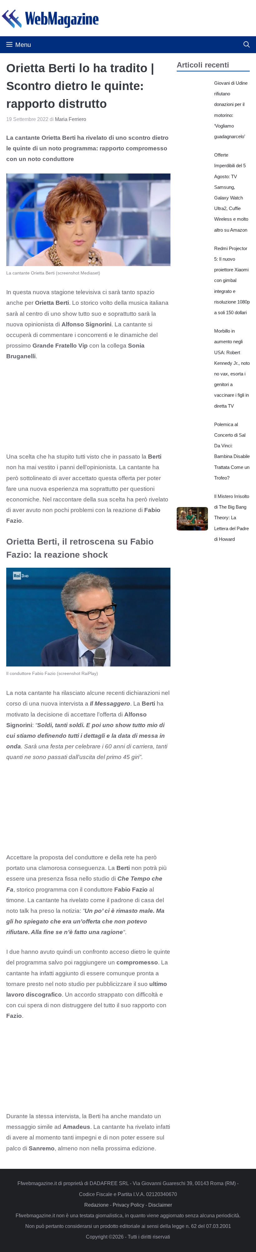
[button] (246, 44)
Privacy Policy (128, 1205)
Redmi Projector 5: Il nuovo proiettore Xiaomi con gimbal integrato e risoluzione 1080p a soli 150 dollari (232, 280)
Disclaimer (160, 1205)
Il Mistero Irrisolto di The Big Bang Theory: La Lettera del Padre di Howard (231, 518)
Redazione (96, 1205)
